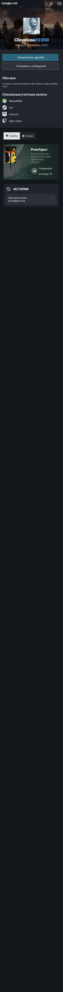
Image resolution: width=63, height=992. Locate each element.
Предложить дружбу (30, 57)
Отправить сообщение (31, 66)
